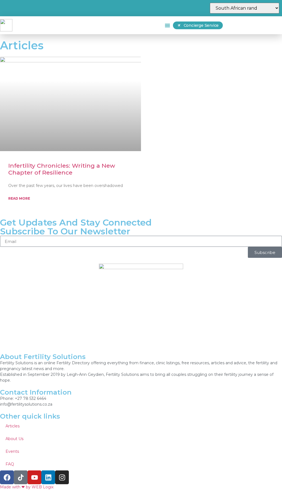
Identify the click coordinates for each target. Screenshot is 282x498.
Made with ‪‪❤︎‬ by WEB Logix (26, 486)
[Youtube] (34, 477)
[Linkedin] (48, 477)
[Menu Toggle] (167, 25)
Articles (13, 426)
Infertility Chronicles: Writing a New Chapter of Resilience (61, 169)
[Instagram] (62, 477)
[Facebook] (7, 477)
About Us (14, 438)
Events (12, 451)
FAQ (10, 464)
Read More (19, 198)
